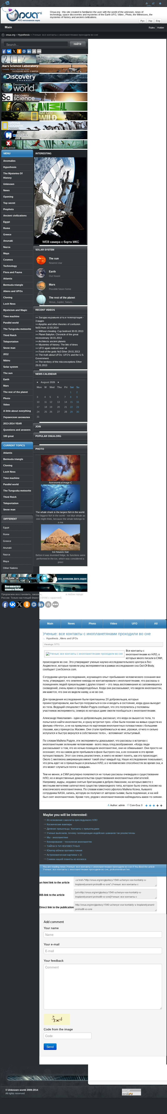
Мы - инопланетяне (57, 837)
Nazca (6, 554)
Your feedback (53, 960)
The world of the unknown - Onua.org (24, 15)
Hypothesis (24, 34)
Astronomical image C (60, 482)
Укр (150, 21)
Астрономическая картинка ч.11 (64, 854)
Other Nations (10, 568)
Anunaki (7, 547)
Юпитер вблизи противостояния (64, 850)
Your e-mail (51, 944)
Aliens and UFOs (69, 638)
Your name (51, 928)
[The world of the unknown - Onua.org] (160, 3)
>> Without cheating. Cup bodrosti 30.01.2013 (59, 331)
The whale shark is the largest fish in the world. (60, 512)
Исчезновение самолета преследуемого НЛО (72, 820)
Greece (7, 541)
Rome (6, 534)
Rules (152, 27)
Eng (158, 21)
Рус (142, 21)
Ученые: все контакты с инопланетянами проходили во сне (97, 633)
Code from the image (58, 1029)
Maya (6, 561)
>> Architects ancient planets (50, 341)
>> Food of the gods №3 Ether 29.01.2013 (57, 351)
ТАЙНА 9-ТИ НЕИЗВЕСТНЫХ (63, 846)
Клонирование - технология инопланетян (69, 841)
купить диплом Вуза (54, 594)
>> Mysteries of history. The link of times (56, 344)
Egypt (6, 527)
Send (50, 1046)
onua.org (10, 34)
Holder (160, 27)
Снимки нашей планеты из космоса (66, 859)
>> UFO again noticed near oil (51, 348)
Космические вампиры (59, 824)
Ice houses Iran (60, 552)
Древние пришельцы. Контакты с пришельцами (73, 828)
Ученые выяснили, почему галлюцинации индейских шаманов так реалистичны (91, 833)
